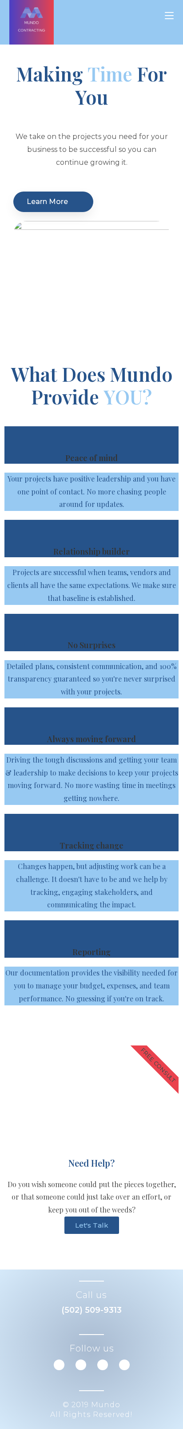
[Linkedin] (102, 1365)
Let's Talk (91, 1225)
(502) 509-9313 (91, 1310)
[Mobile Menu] (169, 15)
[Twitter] (81, 1365)
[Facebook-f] (59, 1365)
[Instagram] (124, 1365)
